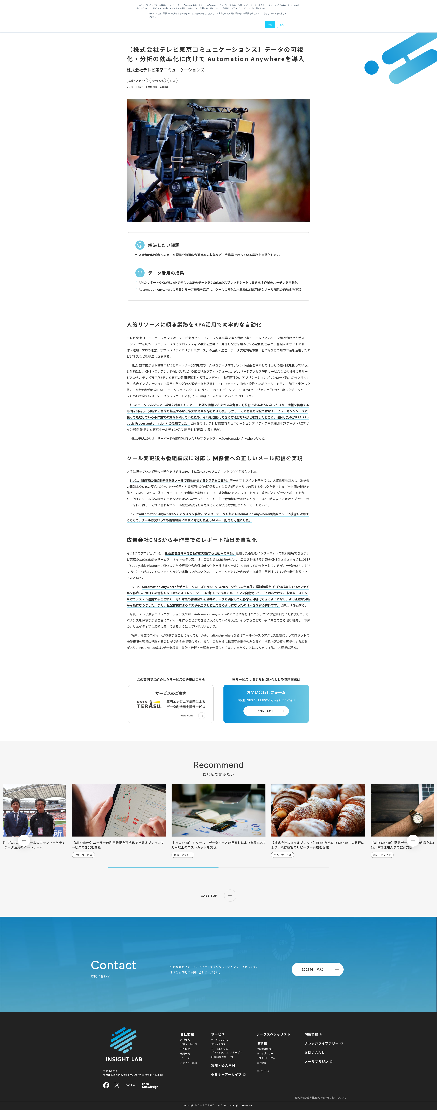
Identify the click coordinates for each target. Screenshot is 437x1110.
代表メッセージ (188, 1044)
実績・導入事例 (223, 1065)
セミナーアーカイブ (226, 1074)
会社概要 (185, 1049)
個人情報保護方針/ (320, 1097)
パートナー (186, 1058)
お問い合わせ (315, 1052)
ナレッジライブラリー (322, 1043)
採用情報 (311, 1034)
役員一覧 (185, 1053)
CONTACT (265, 711)
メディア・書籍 (188, 1062)
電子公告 (261, 1062)
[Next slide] (413, 840)
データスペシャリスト (274, 1034)
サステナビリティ (266, 1058)
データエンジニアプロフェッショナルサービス (226, 1050)
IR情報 (262, 1043)
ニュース (263, 1070)
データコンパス (219, 1039)
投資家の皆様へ (265, 1049)
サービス (218, 1034)
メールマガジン (316, 1061)
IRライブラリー (265, 1053)
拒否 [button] (282, 24)
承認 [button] (270, 24)
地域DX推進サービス (222, 1057)
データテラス (218, 1044)
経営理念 (185, 1039)
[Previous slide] (24, 840)
